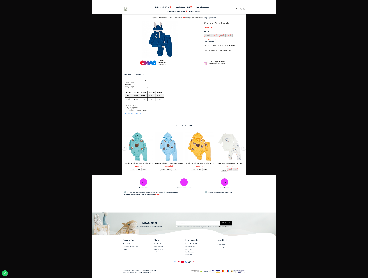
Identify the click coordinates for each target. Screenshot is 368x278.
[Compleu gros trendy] (160, 39)
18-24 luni (214, 35)
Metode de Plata (158, 244)
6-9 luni (222, 35)
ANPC (155, 252)
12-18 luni (207, 35)
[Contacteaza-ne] (241, 9)
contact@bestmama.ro (225, 247)
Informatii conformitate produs (133, 113)
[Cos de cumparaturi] (244, 9)
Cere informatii (226, 50)
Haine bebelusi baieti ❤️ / (178, 18)
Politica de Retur (158, 247)
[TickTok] (189, 262)
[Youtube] (182, 262)
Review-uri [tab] (138, 74)
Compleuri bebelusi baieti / (194, 18)
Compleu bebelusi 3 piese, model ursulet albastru (169, 163)
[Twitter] (186, 262)
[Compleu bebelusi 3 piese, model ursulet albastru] (169, 146)
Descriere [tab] (127, 74)
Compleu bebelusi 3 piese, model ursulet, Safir (138, 163)
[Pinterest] (178, 262)
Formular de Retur (159, 249)
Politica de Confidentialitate (224, 227)
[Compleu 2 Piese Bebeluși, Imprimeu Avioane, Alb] (230, 146)
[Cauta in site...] (237, 9)
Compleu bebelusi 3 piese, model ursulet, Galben (199, 163)
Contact (125, 249)
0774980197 (222, 244)
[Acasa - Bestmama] (134, 9)
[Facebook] (175, 262)
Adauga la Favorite (211, 50)
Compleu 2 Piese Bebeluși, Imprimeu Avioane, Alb (230, 163)
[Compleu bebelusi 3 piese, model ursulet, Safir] (138, 146)
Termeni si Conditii (128, 244)
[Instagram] (193, 262)
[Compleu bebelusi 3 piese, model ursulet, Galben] (199, 146)
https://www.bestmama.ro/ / (160, 18)
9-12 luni (229, 35)
